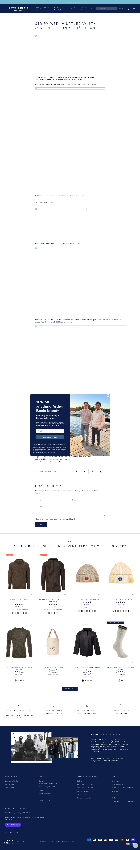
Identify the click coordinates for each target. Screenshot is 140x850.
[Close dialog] (108, 396)
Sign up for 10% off (50, 437)
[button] (9, 842)
